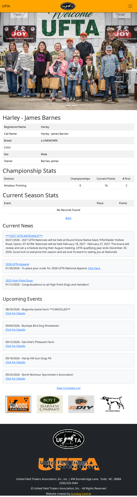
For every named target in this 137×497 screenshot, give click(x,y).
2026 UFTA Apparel (17, 264)
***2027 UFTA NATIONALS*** (24, 236)
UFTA (6, 6)
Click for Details (15, 313)
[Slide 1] (62, 105)
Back (68, 218)
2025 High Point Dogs (19, 280)
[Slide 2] (68, 105)
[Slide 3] (74, 105)
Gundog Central (81, 494)
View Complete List (69, 388)
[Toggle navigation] (130, 6)
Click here (94, 268)
